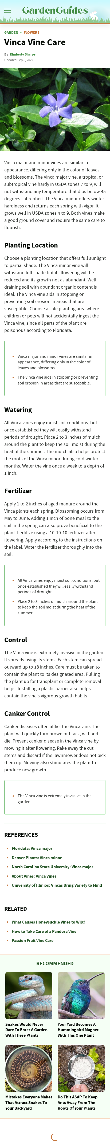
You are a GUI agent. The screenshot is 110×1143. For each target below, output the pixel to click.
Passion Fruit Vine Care (32, 940)
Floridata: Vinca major (32, 848)
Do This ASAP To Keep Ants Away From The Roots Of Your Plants (77, 1102)
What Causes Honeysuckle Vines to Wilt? (48, 922)
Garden (11, 32)
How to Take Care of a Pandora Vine (44, 931)
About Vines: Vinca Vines (34, 876)
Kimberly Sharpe (23, 54)
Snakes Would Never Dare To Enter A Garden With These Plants (26, 1030)
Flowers (32, 32)
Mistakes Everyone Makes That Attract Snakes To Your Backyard (28, 1102)
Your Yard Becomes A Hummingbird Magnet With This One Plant (78, 1030)
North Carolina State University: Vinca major (52, 867)
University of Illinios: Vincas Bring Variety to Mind (57, 885)
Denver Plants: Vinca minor (37, 858)
